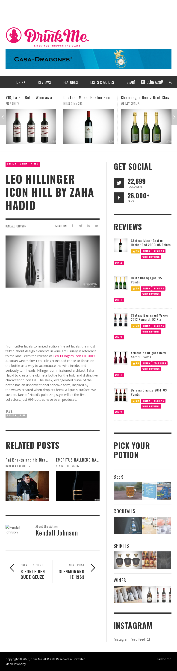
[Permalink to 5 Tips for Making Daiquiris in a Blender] (164, 525)
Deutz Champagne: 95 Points (146, 279)
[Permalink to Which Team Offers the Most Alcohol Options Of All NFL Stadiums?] (164, 491)
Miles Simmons (15, 103)
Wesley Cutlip (72, 103)
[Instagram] (143, 82)
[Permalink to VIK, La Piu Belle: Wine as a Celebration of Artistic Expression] (164, 594)
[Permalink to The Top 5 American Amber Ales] (128, 491)
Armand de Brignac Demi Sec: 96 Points (148, 354)
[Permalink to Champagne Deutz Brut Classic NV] (88, 126)
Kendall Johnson (16, 226)
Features (159, 363)
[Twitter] (160, 82)
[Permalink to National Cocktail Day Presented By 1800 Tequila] (128, 525)
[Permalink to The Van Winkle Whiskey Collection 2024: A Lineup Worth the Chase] (149, 560)
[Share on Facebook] (72, 225)
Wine (22, 415)
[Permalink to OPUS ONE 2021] (128, 594)
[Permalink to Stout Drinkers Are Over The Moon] (149, 491)
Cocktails (124, 511)
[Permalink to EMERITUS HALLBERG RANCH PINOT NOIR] (78, 486)
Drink (23, 163)
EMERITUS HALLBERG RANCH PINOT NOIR (90, 460)
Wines (34, 163)
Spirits (121, 545)
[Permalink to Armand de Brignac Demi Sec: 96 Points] (120, 357)
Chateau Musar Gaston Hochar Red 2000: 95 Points (50, 97)
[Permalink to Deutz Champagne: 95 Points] (120, 282)
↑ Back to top (162, 659)
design (11, 415)
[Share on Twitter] (80, 225)
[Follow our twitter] (119, 183)
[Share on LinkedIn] (88, 225)
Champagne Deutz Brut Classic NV (92, 97)
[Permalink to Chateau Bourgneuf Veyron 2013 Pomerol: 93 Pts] (120, 320)
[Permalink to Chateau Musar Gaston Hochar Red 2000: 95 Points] (31, 126)
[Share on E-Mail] (96, 225)
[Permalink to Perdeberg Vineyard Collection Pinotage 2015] (146, 126)
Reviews (158, 251)
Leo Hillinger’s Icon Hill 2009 (74, 356)
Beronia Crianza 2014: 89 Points (149, 392)
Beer (118, 476)
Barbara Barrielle (17, 466)
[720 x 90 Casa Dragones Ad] (88, 58)
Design (11, 163)
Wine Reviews (150, 256)
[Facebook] (134, 82)
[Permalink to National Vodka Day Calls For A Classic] (149, 525)
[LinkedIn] (152, 82)
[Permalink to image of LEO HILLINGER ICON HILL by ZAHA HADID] (53, 261)
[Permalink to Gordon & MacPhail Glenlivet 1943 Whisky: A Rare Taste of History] (128, 560)
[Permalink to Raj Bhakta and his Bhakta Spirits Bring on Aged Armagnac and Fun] (27, 486)
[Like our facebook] (119, 197)
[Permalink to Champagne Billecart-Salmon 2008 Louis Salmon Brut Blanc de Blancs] (149, 594)
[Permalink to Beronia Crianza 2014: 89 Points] (120, 394)
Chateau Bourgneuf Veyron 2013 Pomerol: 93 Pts (149, 317)
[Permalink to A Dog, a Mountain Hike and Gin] (164, 560)
